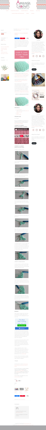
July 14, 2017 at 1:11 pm (19, 412)
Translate (4, 40)
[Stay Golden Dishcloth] (27, 389)
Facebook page (23, 353)
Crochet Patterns (23, 399)
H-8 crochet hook (19, 109)
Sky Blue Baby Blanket (4, 52)
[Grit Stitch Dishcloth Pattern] (22, 389)
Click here (18, 371)
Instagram (40, 56)
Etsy (43, 56)
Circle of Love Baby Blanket (5, 46)
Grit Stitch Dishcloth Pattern (21, 391)
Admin (30, 423)
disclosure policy (17, 376)
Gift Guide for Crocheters (4, 53)
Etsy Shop (22, 370)
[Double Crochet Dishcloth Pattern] (17, 389)
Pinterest (36, 56)
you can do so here (19, 123)
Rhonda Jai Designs (26, 423)
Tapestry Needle (18, 114)
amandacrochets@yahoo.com (36, 52)
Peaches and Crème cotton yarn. (22, 76)
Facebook (33, 56)
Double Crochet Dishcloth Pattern (17, 391)
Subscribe (34, 69)
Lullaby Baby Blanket (4, 48)
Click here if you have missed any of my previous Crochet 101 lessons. (21, 365)
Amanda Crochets (23, 4)
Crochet (19, 399)
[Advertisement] (23, 22)
